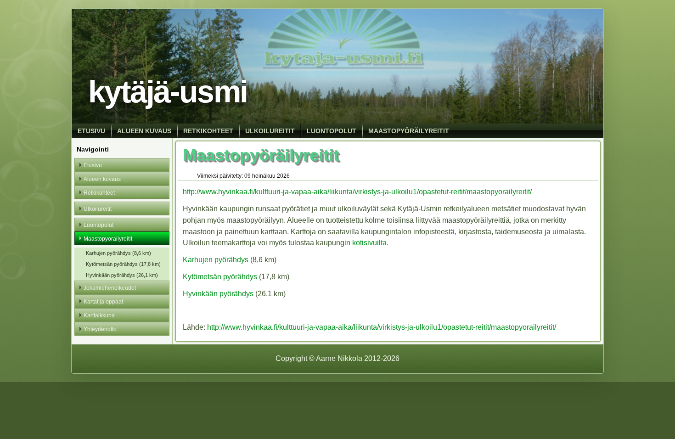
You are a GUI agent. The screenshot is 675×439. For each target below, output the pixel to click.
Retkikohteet (208, 131)
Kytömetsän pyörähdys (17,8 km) (123, 264)
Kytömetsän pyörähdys (220, 277)
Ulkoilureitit (270, 131)
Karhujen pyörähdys (215, 260)
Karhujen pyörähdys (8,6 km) (118, 253)
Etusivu (91, 131)
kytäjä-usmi (167, 91)
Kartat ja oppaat (103, 301)
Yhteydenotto (100, 329)
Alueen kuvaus (144, 131)
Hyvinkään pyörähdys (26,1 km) (122, 275)
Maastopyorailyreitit (108, 239)
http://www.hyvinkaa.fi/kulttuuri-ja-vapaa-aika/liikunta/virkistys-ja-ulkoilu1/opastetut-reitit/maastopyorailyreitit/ (357, 192)
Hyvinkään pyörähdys (218, 294)
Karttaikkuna (99, 315)
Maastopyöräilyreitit (408, 131)
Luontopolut (331, 131)
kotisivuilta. (370, 243)
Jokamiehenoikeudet (110, 288)
